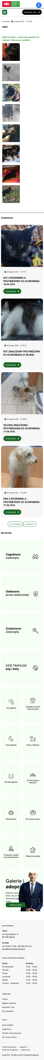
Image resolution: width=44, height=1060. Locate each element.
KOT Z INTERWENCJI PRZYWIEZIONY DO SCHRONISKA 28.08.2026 (21, 281)
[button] (4, 12)
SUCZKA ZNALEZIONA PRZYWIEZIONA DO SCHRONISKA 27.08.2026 (21, 428)
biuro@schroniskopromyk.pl (13, 949)
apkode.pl (35, 1055)
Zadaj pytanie (16, 905)
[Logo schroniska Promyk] (19, 4)
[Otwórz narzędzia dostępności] (39, 5)
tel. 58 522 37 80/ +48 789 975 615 (16, 946)
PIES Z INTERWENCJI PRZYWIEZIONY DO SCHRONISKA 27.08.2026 (21, 502)
